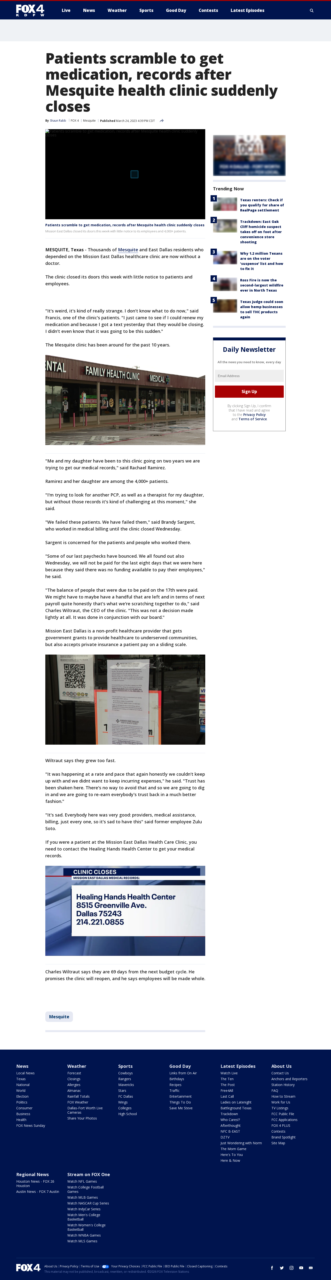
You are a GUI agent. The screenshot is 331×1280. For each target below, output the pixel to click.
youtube (301, 1268)
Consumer (24, 1108)
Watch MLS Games (82, 1241)
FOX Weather (77, 1102)
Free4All (227, 1090)
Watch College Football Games (85, 1189)
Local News (25, 1073)
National (23, 1084)
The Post (228, 1084)
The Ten (227, 1079)
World (20, 1090)
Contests (278, 1131)
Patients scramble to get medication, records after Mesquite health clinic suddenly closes (125, 225)
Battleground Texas (236, 1108)
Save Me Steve (181, 1108)
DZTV (225, 1137)
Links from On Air (183, 1073)
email (311, 1268)
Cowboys (125, 1073)
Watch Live (229, 1073)
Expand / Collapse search (312, 10)
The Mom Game (233, 1148)
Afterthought (231, 1125)
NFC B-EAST (230, 1131)
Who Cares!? (230, 1119)
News (22, 1066)
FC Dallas (125, 1096)
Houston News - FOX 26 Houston (35, 1183)
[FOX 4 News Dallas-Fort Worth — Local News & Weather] (32, 10)
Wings (123, 1102)
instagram (291, 1268)
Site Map (278, 1143)
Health (21, 1119)
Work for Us (280, 1102)
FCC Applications (284, 1119)
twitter (282, 1268)
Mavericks (126, 1084)
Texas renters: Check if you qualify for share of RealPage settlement (262, 205)
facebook (272, 1268)
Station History (283, 1084)
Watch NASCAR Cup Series (88, 1203)
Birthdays (176, 1079)
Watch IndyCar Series (84, 1209)
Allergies (73, 1084)
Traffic (174, 1090)
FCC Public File (282, 1114)
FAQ (274, 1090)
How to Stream (283, 1096)
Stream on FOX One (88, 1174)
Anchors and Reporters (289, 1079)
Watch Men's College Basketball (83, 1217)
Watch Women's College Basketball (86, 1227)
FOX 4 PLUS (280, 1125)
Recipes (175, 1084)
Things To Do (180, 1102)
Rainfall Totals (78, 1096)
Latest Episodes (238, 1066)
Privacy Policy (254, 414)
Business (23, 1114)
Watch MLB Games (82, 1197)
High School (127, 1114)
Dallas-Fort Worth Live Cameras (85, 1110)
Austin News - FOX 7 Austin (37, 1191)
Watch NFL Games (82, 1181)
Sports (125, 1066)
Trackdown (229, 1114)
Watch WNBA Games (84, 1235)
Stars (122, 1090)
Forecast (74, 1073)
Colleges (125, 1108)
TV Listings (279, 1108)
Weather (76, 1066)
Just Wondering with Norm (241, 1143)
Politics (21, 1102)
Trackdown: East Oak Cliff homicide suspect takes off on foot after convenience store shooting (261, 231)
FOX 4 (75, 120)
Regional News (32, 1174)
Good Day (180, 1066)
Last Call (227, 1096)
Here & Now (230, 1160)
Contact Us (280, 1073)
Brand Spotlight (283, 1137)
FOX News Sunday (30, 1125)
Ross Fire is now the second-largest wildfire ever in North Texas (261, 285)
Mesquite (89, 120)
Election (22, 1096)
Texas (21, 1079)
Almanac (74, 1090)
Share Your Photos (82, 1118)
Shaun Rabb (58, 120)
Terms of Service (252, 419)
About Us (281, 1066)
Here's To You (232, 1154)
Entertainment (180, 1096)
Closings (73, 1079)
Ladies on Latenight (236, 1102)
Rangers (124, 1079)
